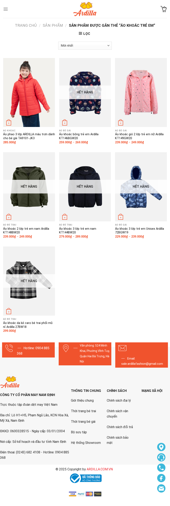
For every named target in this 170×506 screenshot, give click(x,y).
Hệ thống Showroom (86, 443)
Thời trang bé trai (83, 411)
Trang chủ (26, 25)
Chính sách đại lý (119, 400)
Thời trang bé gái (83, 422)
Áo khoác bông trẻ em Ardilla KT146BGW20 (78, 136)
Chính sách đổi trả (120, 427)
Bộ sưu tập (79, 432)
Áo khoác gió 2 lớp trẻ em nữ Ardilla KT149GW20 (139, 136)
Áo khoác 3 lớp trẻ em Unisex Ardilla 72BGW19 (139, 230)
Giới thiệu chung (82, 400)
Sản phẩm (53, 25)
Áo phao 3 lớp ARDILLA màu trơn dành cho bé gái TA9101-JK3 (29, 136)
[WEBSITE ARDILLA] (85, 9)
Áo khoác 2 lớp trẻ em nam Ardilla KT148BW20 (26, 230)
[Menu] (5, 9)
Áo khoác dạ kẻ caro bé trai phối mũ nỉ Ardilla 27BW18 (27, 325)
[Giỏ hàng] (163, 9)
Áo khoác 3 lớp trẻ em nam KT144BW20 (77, 230)
